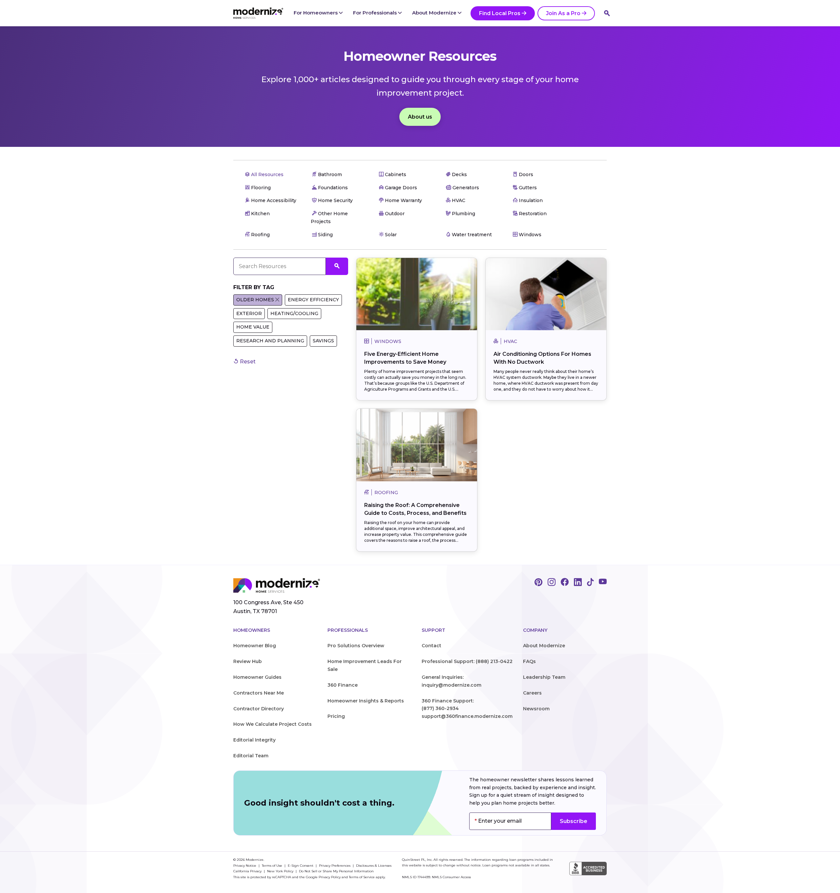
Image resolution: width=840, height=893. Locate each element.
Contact (431, 646)
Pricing (336, 716)
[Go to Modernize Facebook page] (565, 582)
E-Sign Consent (301, 865)
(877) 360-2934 (440, 708)
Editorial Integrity (254, 740)
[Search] (607, 13)
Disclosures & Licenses (373, 865)
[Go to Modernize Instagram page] (552, 582)
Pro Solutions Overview (355, 646)
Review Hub (247, 661)
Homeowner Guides (257, 677)
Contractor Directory (258, 709)
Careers (532, 693)
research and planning (270, 341)
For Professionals (375, 13)
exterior (249, 313)
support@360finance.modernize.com (467, 716)
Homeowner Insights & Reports (365, 701)
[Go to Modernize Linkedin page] (578, 582)
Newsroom (536, 709)
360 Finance (342, 685)
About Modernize (435, 13)
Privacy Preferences (335, 865)
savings (323, 341)
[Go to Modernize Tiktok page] (590, 582)
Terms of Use (272, 865)
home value (252, 327)
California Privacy (247, 871)
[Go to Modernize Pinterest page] (538, 582)
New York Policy (280, 871)
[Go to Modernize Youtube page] (603, 582)
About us (420, 117)
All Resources (267, 174)
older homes (255, 300)
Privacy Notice (245, 865)
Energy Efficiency (313, 300)
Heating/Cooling (294, 313)
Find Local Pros (499, 13)
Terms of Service (362, 877)
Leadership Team (544, 677)
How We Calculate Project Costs (272, 724)
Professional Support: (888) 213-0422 (467, 661)
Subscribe (573, 821)
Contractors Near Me (258, 693)
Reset (247, 361)
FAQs (529, 661)
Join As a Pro (563, 13)
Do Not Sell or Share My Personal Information (336, 871)
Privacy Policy (330, 877)
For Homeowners (316, 13)
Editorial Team (250, 756)
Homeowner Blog (254, 646)
